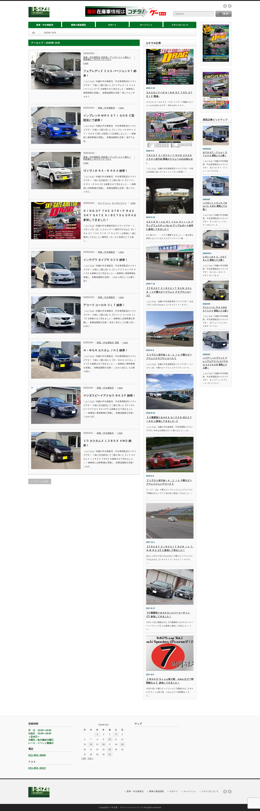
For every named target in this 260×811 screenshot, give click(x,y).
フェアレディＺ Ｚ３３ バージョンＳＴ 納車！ (109, 73)
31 (110, 754)
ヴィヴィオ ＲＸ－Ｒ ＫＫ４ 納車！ (105, 170)
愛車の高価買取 (78, 25)
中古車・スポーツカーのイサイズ (127, 807)
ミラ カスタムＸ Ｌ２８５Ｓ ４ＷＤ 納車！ (107, 443)
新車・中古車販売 (44, 25)
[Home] (33, 32)
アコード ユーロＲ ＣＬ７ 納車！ (104, 305)
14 (91, 744)
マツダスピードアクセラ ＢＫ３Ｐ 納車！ (109, 395)
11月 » (90, 758)
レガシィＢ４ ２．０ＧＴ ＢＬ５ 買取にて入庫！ (215, 258)
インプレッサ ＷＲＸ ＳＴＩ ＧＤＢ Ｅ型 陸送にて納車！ (108, 118)
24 (110, 749)
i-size (85, 63)
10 (110, 739)
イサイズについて (179, 25)
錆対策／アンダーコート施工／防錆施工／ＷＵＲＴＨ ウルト (107, 58)
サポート (112, 25)
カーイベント (146, 25)
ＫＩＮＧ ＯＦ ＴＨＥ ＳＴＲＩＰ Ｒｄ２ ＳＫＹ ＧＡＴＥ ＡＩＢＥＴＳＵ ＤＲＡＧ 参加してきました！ (109, 215)
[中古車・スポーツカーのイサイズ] (54, 15)
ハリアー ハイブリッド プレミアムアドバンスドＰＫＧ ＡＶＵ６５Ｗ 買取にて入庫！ (215, 363)
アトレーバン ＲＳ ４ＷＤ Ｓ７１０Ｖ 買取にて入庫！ (216, 309)
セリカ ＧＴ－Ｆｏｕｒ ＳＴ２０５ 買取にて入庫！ (215, 154)
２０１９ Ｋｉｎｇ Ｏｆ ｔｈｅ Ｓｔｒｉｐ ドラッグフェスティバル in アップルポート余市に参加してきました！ (169, 225)
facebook (230, 6)
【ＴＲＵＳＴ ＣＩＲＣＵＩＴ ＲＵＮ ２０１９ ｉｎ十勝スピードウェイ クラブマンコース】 (169, 292)
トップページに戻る (39, 481)
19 (122, 744)
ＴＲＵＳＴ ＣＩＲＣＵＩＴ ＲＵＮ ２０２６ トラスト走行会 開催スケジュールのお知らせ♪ (169, 159)
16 (103, 744)
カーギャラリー (119, 203)
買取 (117, 342)
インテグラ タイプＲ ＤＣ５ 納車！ (105, 259)
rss (225, 6)
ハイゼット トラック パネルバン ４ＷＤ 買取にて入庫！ (215, 206)
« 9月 (83, 758)
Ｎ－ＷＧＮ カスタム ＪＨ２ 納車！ (105, 350)
